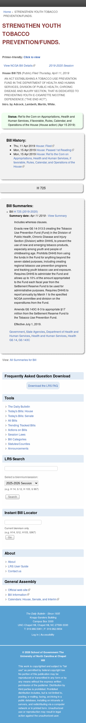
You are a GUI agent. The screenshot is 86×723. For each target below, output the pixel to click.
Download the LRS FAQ (43, 385)
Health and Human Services (49, 336)
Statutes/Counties (19, 444)
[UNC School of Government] (42, 3)
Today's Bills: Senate (21, 416)
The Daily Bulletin (19, 406)
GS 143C (24, 340)
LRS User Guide (18, 566)
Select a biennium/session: (21, 477)
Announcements (18, 448)
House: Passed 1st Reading (55, 150)
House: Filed (45, 146)
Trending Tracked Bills (22, 425)
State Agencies (35, 331)
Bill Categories (17, 439)
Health (72, 336)
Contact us (14, 571)
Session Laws (16, 434)
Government (17, 331)
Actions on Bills (17, 430)
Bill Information (18, 594)
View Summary (57, 215)
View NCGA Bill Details (19, 65)
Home (7, 12)
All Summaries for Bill (23, 360)
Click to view (32, 57)
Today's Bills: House (20, 411)
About (11, 561)
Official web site (19, 590)
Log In (35, 634)
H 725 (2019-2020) (26, 211)
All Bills (12, 420)
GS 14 (13, 340)
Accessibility (47, 634)
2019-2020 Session (61, 65)
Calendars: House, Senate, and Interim (33, 599)
